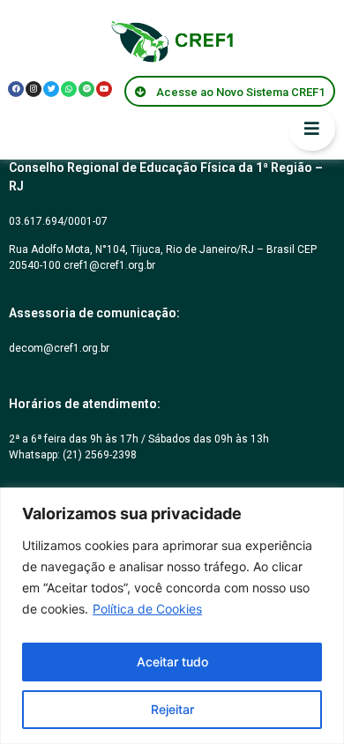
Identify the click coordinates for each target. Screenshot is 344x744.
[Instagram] (33, 89)
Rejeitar (172, 709)
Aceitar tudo (172, 661)
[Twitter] (51, 89)
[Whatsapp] (69, 89)
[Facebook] (16, 89)
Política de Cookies (147, 608)
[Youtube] (104, 89)
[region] (172, 615)
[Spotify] (86, 89)
